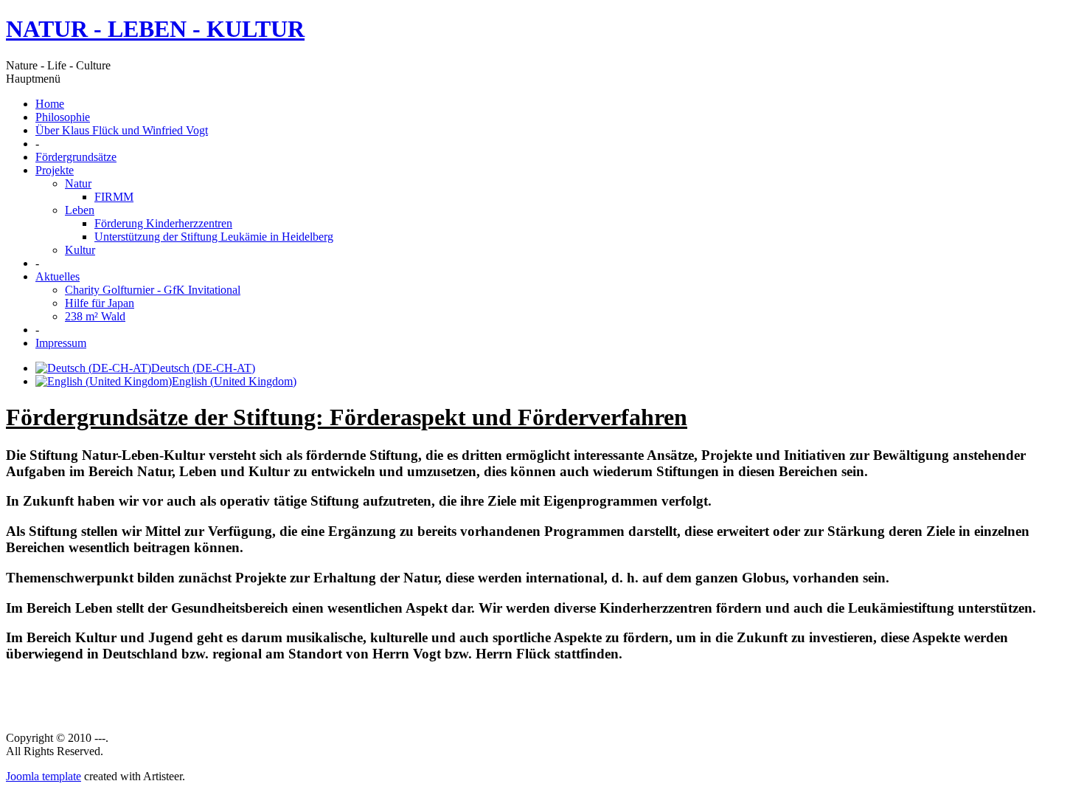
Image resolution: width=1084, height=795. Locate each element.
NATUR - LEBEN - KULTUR (155, 29)
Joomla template (43, 776)
